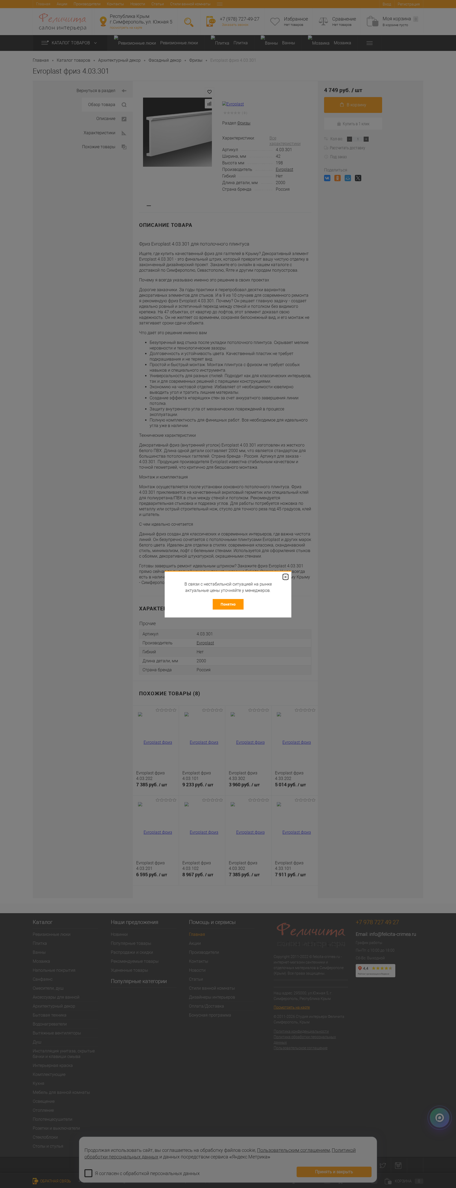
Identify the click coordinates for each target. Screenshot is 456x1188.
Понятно (228, 604)
